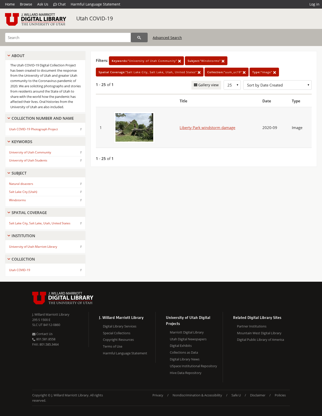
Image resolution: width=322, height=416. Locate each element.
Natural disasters (21, 184)
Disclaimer (257, 395)
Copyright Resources (118, 339)
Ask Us (42, 4)
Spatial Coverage (29, 212)
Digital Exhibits (181, 345)
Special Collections (116, 333)
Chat (61, 4)
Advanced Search (167, 37)
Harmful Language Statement (95, 4)
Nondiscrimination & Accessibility (197, 395)
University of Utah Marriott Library (33, 246)
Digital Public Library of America (260, 339)
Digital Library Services (119, 326)
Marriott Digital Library (187, 332)
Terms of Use (112, 346)
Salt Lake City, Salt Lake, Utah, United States (39, 223)
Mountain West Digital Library (259, 333)
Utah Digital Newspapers (188, 339)
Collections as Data (184, 352)
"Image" (262, 72)
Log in (314, 4)
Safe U (236, 395)
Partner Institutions (251, 326)
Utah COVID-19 (94, 18)
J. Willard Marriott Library (50, 314)
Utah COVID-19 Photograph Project (33, 129)
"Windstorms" (205, 61)
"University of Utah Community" (145, 61)
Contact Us (44, 333)
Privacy (157, 395)
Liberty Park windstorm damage (207, 127)
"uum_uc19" (225, 72)
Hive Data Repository (186, 372)
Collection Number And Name (43, 118)
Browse (26, 4)
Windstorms (17, 200)
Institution (23, 235)
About (18, 55)
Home (10, 4)
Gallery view (208, 84)
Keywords (22, 141)
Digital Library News (184, 359)
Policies (280, 395)
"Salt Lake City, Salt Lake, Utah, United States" (148, 72)
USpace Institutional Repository (193, 366)
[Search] (139, 37)
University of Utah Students (28, 160)
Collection (23, 259)
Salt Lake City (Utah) (23, 192)
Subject (19, 173)
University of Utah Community (30, 152)
